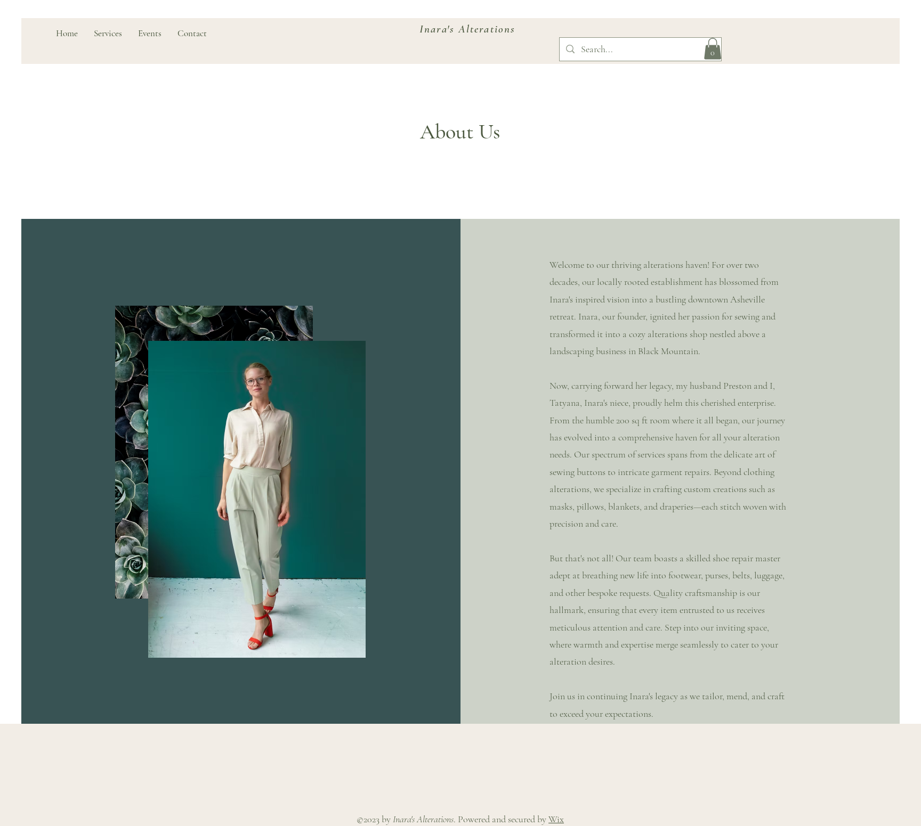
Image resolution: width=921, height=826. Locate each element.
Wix (556, 819)
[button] (713, 49)
